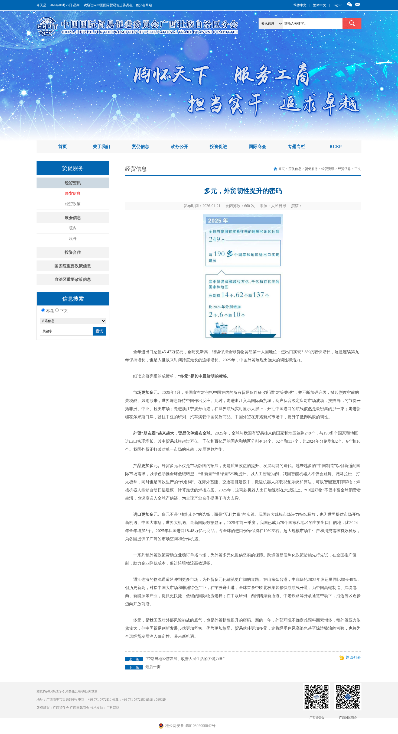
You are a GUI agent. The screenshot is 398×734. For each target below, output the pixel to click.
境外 (73, 239)
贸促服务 (311, 169)
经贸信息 (72, 193)
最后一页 (153, 667)
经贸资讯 (73, 183)
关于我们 (101, 146)
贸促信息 (140, 146)
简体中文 (299, 5)
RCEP (336, 146)
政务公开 (179, 146)
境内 (73, 228)
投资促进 (218, 146)
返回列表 (353, 657)
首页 (62, 146)
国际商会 (257, 146)
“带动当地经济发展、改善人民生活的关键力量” (184, 659)
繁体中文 (319, 5)
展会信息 (73, 217)
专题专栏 (296, 146)
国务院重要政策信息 (72, 266)
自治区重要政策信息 (72, 279)
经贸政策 (72, 204)
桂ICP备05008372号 (50, 691)
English (337, 5)
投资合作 (73, 252)
